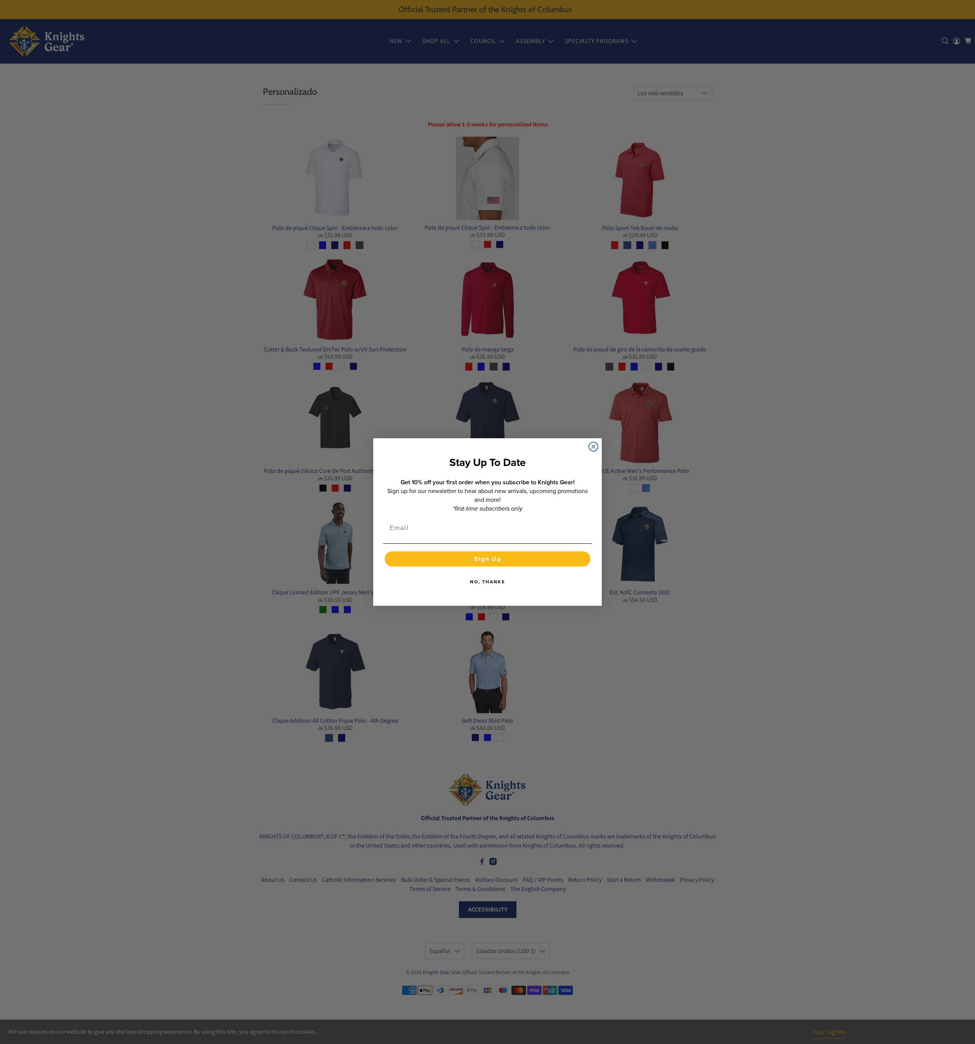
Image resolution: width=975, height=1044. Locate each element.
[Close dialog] (593, 446)
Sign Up (487, 558)
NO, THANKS (487, 581)
